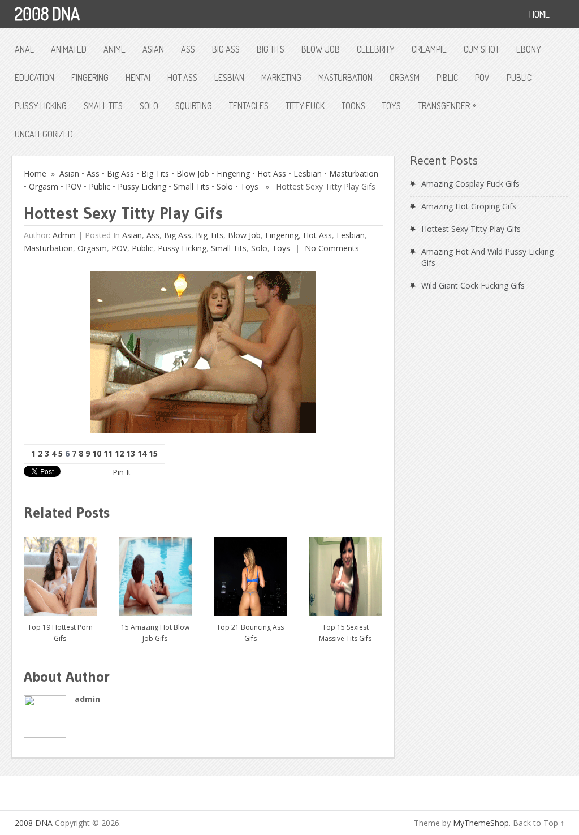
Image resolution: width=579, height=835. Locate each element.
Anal (24, 49)
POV (482, 77)
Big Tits (270, 49)
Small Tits (103, 105)
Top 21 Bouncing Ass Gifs (250, 632)
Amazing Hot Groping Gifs (468, 206)
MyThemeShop (481, 822)
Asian (153, 49)
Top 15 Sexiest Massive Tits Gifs (345, 632)
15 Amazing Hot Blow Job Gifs (155, 632)
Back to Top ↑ (538, 822)
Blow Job (320, 49)
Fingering (90, 77)
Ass (188, 49)
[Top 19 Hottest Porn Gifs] (60, 572)
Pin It (122, 472)
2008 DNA (47, 13)
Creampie (429, 49)
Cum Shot (481, 49)
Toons (353, 105)
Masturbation (345, 77)
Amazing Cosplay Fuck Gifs (470, 183)
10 (96, 453)
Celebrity (376, 49)
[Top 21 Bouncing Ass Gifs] (250, 572)
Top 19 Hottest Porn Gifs (60, 632)
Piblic (447, 77)
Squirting (193, 105)
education (34, 77)
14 (141, 453)
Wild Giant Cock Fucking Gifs (473, 285)
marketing (281, 77)
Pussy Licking (41, 105)
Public (519, 77)
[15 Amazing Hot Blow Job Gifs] (155, 572)
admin (64, 235)
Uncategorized (44, 134)
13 (130, 453)
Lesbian (229, 77)
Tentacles (249, 105)
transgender (447, 105)
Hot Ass (182, 77)
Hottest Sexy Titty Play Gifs (471, 228)
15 (153, 453)
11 (108, 453)
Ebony (528, 49)
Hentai (138, 77)
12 (119, 453)
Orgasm (405, 77)
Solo (149, 105)
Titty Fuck (305, 105)
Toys (391, 105)
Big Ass (226, 49)
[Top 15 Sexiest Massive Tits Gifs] (345, 572)
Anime (114, 49)
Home (35, 173)
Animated (69, 49)
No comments (331, 248)
